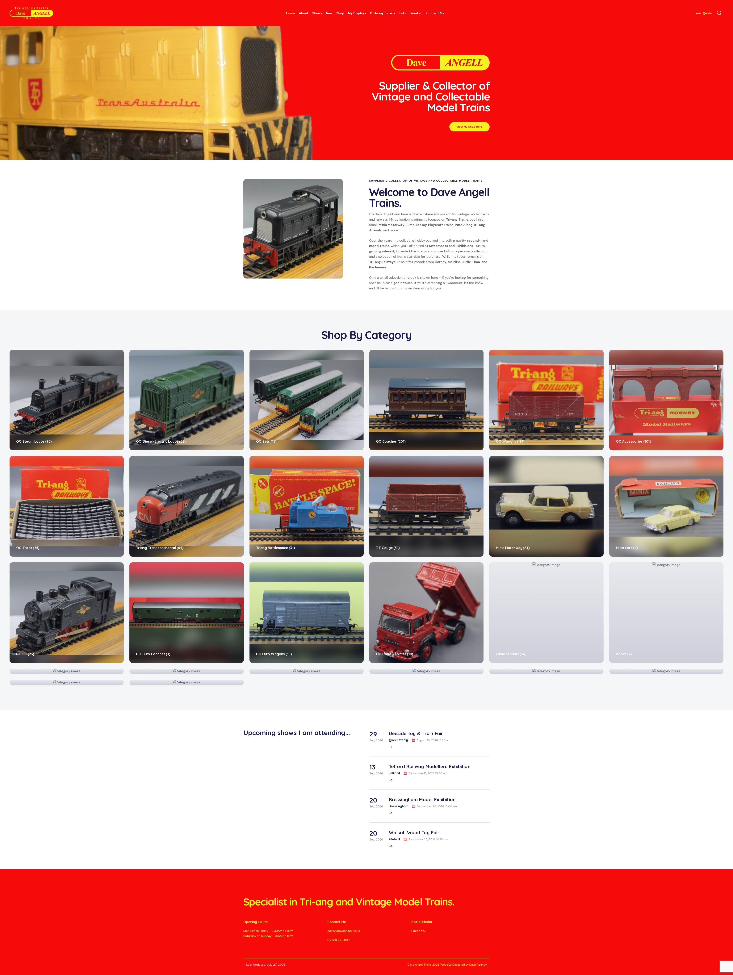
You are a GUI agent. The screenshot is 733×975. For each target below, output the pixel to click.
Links (403, 13)
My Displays (357, 13)
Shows (317, 13)
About (303, 13)
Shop (340, 13)
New (329, 13)
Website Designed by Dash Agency (463, 965)
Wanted (416, 13)
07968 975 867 (338, 940)
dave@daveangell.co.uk (343, 931)
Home (290, 13)
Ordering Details (382, 13)
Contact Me (435, 13)
